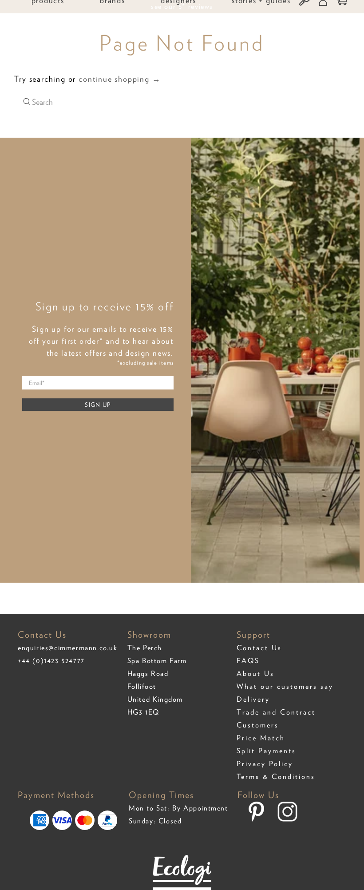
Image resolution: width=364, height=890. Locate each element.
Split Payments (266, 751)
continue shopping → (120, 78)
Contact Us (259, 648)
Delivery (253, 699)
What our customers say (285, 686)
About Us (255, 673)
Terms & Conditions (276, 776)
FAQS (248, 660)
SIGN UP (98, 404)
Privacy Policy (265, 763)
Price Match (261, 738)
